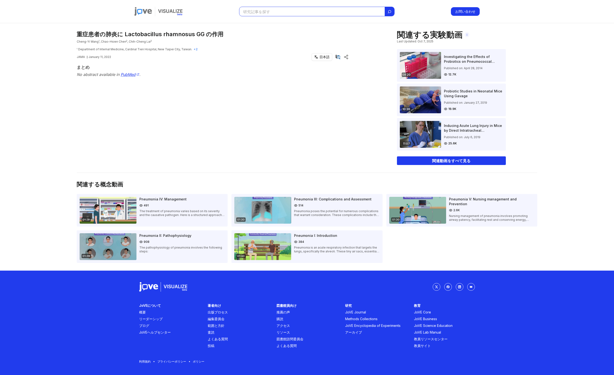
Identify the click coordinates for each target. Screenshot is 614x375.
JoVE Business (425, 319)
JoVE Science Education (433, 326)
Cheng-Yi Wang (88, 41)
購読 (280, 319)
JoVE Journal (355, 312)
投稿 (211, 346)
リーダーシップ (151, 319)
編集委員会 (216, 319)
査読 (211, 332)
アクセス (283, 326)
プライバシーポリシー (171, 361)
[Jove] (143, 11)
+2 (196, 49)
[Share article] (346, 57)
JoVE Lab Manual (427, 332)
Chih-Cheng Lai (140, 41)
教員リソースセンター (431, 339)
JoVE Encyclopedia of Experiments (373, 326)
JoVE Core (422, 312)
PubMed (128, 74)
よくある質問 (218, 339)
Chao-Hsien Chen (113, 41)
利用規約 (145, 361)
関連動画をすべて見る (451, 160)
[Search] (389, 12)
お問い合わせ (465, 11)
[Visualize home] (170, 11)
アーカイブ (353, 332)
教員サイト (422, 346)
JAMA (81, 57)
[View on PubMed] (338, 57)
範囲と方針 (216, 326)
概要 (142, 312)
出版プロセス (218, 312)
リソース (283, 332)
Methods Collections (361, 319)
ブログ (144, 326)
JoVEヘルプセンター (155, 332)
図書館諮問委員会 (290, 339)
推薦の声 (283, 312)
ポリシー (198, 361)
